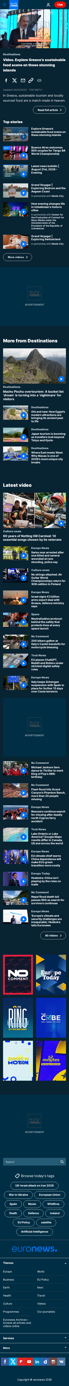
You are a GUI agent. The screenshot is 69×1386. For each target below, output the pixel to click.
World (40, 1271)
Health (7, 1295)
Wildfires (53, 1204)
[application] (34, 28)
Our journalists (46, 1311)
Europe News (40, 547)
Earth (6, 1287)
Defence (33, 1213)
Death (13, 1213)
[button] (17, 257)
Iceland (55, 1213)
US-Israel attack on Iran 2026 (34, 1185)
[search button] (62, 1162)
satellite (46, 1222)
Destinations (11, 386)
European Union (49, 1194)
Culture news (12, 531)
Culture (7, 1303)
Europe (7, 1271)
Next (40, 1287)
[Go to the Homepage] (13, 4)
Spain (13, 1204)
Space (35, 614)
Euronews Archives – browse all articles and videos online (17, 1323)
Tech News (38, 655)
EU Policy (24, 1222)
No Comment (40, 636)
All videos (51, 935)
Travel (41, 1295)
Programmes (11, 1311)
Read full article (48, 110)
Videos (41, 1303)
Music (32, 1204)
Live (60, 4)
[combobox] (34, 1162)
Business (8, 1279)
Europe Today (40, 873)
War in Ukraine (18, 1194)
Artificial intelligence (34, 1231)
